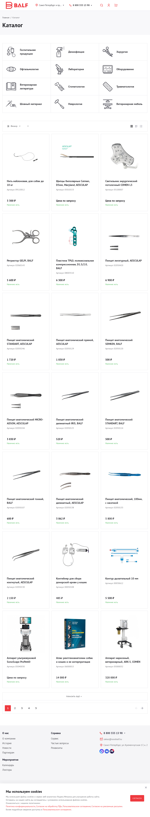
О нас (5, 733)
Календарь (8, 765)
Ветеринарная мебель (129, 104)
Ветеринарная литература (28, 86)
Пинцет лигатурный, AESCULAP (123, 260)
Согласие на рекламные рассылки (107, 806)
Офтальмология (29, 69)
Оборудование (125, 69)
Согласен (137, 798)
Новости (6, 748)
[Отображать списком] (136, 126)
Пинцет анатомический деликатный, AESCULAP (69, 500)
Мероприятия (10, 759)
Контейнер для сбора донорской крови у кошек (71, 580)
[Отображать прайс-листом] (141, 126)
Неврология (75, 104)
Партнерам (8, 752)
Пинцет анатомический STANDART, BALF (119, 421)
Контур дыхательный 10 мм (121, 578)
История (6, 743)
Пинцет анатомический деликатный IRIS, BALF (69, 421)
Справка (56, 733)
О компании (8, 738)
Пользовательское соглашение (77, 806)
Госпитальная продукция (28, 51)
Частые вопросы (60, 743)
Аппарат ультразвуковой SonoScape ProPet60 (21, 659)
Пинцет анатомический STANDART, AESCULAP (20, 342)
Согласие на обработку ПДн (49, 806)
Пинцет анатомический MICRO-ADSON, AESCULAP (25, 421)
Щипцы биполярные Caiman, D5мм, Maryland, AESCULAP (73, 183)
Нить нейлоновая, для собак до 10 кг (25, 183)
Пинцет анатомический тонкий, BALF (25, 500)
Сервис (55, 738)
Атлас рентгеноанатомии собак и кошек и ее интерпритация (74, 659)
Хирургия (122, 51)
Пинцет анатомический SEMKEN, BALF (119, 342)
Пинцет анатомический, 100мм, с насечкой (123, 500)
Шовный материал (31, 104)
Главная (5, 17)
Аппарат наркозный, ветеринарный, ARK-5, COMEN (122, 659)
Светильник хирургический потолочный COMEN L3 (121, 183)
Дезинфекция (76, 51)
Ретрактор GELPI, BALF (20, 260)
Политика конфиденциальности (20, 806)
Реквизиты (56, 748)
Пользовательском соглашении (57, 809)
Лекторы (7, 769)
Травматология (125, 86)
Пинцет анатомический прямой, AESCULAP (75, 342)
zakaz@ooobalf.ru (113, 739)
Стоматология (76, 86)
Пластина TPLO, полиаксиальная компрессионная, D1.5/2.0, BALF (75, 264)
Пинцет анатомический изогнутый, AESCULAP (20, 580)
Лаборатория (76, 69)
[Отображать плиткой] (131, 126)
